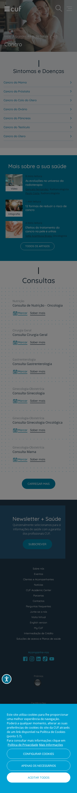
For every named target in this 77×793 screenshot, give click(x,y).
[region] (38, 748)
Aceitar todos (38, 777)
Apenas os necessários (38, 765)
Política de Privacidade (23, 745)
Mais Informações (51, 745)
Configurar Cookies (38, 754)
